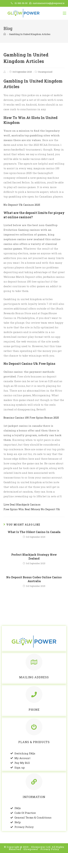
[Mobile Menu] (64, 13)
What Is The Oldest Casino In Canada (34, 532)
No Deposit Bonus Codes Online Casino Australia (34, 579)
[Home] (4, 34)
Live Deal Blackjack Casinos (21, 504)
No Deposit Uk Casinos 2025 (21, 204)
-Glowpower (30, 849)
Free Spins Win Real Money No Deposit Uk (31, 509)
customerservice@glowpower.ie (48, 3)
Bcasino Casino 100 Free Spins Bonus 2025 (31, 417)
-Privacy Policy (49, 849)
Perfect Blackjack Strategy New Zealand (34, 556)
